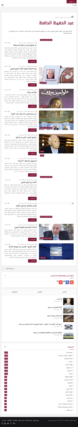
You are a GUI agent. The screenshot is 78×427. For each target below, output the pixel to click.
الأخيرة (64, 292)
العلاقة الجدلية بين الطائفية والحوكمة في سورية (47, 332)
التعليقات (14, 292)
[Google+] (72, 282)
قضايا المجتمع (68, 359)
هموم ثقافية (68, 377)
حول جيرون (36, 420)
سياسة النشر (28, 420)
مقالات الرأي (68, 365)
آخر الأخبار (69, 371)
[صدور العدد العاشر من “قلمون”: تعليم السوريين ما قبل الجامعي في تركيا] (68, 326)
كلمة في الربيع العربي (29, 182)
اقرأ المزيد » (32, 61)
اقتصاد (70, 386)
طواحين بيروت (32, 92)
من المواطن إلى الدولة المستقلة (25, 45)
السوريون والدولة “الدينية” (27, 160)
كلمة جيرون (69, 395)
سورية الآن (69, 353)
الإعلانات (15, 420)
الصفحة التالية (10, 268)
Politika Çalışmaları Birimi (65, 407)
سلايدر (70, 362)
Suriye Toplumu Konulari (65, 404)
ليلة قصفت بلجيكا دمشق (54, 315)
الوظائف (9, 420)
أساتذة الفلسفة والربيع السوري (25, 227)
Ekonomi (70, 401)
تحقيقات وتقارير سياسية (65, 356)
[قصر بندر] (68, 301)
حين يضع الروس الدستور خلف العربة (24, 113)
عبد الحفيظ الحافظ (31, 43)
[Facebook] (67, 282)
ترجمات (70, 374)
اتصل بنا (4, 420)
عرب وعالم (69, 410)
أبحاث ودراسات (68, 380)
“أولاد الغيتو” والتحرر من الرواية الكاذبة (23, 246)
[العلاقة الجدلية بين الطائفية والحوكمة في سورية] (68, 335)
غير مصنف (69, 398)
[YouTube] (61, 282)
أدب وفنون (69, 368)
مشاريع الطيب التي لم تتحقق (26, 137)
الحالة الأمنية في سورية (55, 307)
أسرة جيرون (21, 420)
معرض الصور (68, 392)
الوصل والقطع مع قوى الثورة (26, 205)
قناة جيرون (69, 389)
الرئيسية (68, 17)
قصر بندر (59, 299)
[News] (74, 5)
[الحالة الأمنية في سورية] (68, 310)
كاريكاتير (70, 383)
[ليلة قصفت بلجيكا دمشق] (68, 318)
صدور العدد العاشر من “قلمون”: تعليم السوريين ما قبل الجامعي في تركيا (40, 324)
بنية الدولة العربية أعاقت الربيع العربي (23, 68)
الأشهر (40, 292)
